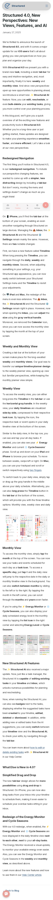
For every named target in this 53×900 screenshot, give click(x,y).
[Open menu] (46, 5)
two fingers (36, 470)
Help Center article (32, 875)
